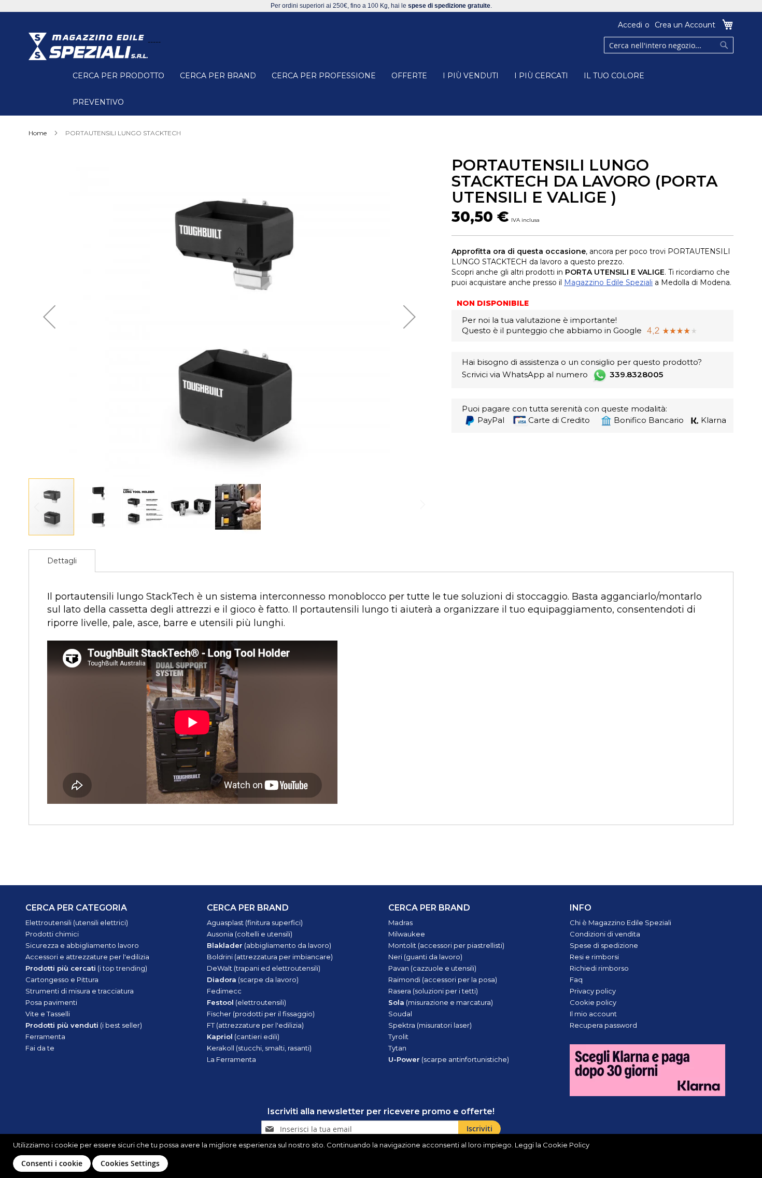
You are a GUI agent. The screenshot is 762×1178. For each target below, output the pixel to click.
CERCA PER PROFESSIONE (324, 75)
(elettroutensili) (246, 1002)
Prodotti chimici (52, 934)
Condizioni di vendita (605, 934)
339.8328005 (636, 374)
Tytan (397, 1048)
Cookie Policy (566, 1145)
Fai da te (39, 1048)
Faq (576, 979)
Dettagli (62, 560)
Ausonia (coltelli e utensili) (249, 934)
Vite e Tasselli (47, 1014)
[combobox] (668, 45)
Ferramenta (45, 1036)
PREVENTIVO (98, 102)
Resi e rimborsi (594, 957)
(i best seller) (83, 1025)
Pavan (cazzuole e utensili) (432, 968)
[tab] (62, 560)
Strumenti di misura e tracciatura (79, 991)
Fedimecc (224, 991)
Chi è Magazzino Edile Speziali (620, 922)
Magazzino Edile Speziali (608, 282)
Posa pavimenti (51, 1002)
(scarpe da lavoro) (253, 979)
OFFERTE (409, 75)
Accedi (630, 25)
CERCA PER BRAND (218, 75)
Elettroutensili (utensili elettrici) (76, 922)
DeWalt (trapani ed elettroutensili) (263, 968)
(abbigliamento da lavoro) (269, 945)
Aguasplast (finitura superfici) (255, 922)
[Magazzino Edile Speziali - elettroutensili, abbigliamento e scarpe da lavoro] (88, 46)
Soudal (400, 1014)
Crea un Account (685, 25)
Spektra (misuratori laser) (430, 1025)
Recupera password (603, 1025)
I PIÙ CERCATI (541, 75)
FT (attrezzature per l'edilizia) (255, 1025)
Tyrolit (398, 1036)
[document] (382, 1156)
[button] (49, 316)
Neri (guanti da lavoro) (425, 957)
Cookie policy (593, 1002)
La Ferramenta (231, 1059)
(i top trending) (86, 968)
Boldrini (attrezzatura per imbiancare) (270, 957)
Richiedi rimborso (599, 968)
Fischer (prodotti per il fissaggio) (261, 1014)
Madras (400, 922)
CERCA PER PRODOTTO (118, 75)
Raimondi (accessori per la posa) (442, 979)
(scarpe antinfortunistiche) (448, 1059)
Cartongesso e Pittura (61, 979)
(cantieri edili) (243, 1036)
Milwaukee (406, 934)
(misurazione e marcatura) (440, 1002)
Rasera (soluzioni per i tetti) (433, 991)
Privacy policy (593, 991)
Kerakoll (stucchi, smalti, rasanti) (259, 1048)
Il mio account (593, 1014)
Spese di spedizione (604, 945)
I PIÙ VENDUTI (471, 75)
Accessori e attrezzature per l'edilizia (87, 957)
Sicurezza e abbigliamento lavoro (82, 945)
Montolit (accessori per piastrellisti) (446, 945)
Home (38, 133)
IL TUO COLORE (614, 75)
